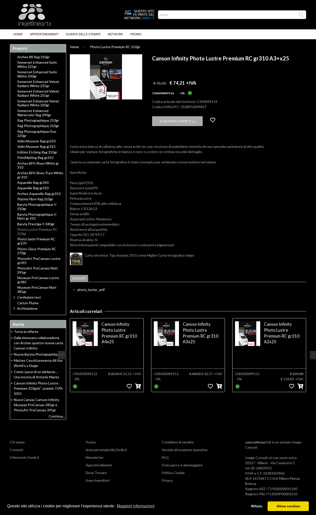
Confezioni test (29, 297)
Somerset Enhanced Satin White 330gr (37, 74)
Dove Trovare (96, 473)
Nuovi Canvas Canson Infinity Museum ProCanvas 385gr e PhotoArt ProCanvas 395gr (36, 405)
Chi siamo (17, 442)
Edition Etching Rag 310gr (37, 152)
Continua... (57, 416)
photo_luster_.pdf (91, 289)
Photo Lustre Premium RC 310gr (115, 47)
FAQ (165, 457)
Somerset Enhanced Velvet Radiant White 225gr (38, 84)
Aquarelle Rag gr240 (33, 183)
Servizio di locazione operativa (184, 450)
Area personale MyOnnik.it (106, 450)
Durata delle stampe (83, 34)
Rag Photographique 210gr (38, 120)
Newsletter (94, 457)
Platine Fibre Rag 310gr (35, 199)
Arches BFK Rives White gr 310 (38, 165)
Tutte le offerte (26, 331)
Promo (135, 34)
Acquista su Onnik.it (175, 121)
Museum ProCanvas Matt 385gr (37, 290)
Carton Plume (28, 303)
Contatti (16, 450)
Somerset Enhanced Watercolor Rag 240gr (34, 113)
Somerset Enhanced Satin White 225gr (37, 64)
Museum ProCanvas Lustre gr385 (38, 280)
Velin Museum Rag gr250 (36, 141)
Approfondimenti (44, 34)
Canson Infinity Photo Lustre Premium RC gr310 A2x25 (281, 333)
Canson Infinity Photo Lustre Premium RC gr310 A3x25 (200, 333)
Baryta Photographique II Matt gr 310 (37, 216)
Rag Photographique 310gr (38, 126)
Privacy (167, 480)
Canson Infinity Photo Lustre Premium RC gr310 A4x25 (119, 333)
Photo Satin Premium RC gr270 (36, 241)
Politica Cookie (173, 473)
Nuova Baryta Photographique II (39, 354)
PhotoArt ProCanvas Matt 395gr (37, 270)
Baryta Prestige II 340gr (36, 224)
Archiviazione (27, 308)
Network (115, 34)
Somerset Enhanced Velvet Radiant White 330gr (38, 103)
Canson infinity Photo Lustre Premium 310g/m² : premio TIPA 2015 (38, 388)
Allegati (79, 278)
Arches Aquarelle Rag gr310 (38, 194)
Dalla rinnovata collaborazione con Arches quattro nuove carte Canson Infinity (38, 343)
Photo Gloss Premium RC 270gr (36, 251)
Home (18, 34)
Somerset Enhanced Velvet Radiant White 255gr (38, 93)
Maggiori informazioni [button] (136, 506)
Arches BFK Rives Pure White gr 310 (40, 175)
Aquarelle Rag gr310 (33, 188)
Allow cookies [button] (288, 506)
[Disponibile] (189, 93)
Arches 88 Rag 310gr (33, 57)
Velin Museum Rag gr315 (36, 147)
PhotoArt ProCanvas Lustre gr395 (38, 261)
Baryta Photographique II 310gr (37, 207)
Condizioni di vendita (178, 442)
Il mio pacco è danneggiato (182, 465)
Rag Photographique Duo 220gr (36, 134)
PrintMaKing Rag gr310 (35, 158)
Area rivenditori (98, 480)
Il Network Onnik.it (24, 457)
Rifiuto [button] (256, 506)
